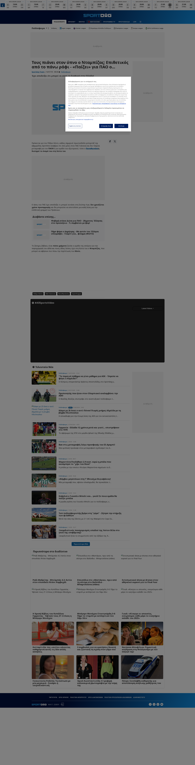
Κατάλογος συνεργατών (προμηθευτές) (80, 119)
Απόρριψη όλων (106, 126)
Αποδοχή (121, 126)
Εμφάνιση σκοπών (75, 126)
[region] (98, 104)
